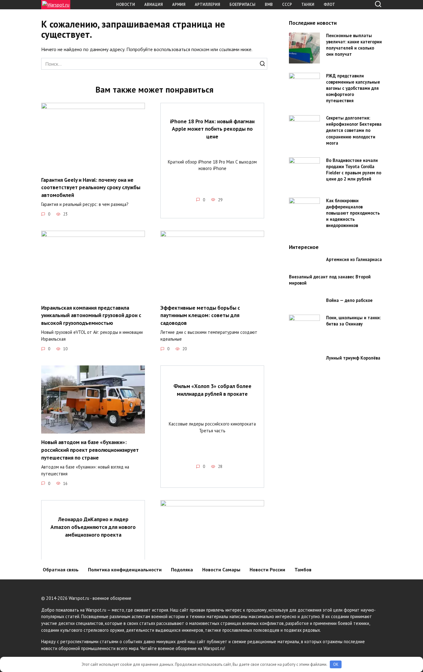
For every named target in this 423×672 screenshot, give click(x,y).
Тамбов (303, 569)
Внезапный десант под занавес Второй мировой (330, 280)
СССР (287, 4)
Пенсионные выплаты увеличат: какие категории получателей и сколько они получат (354, 45)
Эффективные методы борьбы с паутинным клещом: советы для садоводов (200, 315)
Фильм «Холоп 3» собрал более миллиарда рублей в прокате (212, 389)
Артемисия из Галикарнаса (354, 260)
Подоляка (182, 569)
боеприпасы (242, 4)
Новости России (267, 569)
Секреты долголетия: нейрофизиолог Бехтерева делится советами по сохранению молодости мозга (354, 130)
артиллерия (207, 4)
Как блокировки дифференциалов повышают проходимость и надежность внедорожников (353, 213)
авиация (153, 4)
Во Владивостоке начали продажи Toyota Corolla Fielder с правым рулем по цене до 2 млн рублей (353, 169)
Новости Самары (221, 569)
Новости (125, 4)
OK (335, 664)
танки (307, 4)
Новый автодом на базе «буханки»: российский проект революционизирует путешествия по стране (90, 450)
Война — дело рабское (349, 300)
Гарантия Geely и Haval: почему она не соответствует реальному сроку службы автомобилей (90, 187)
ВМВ (269, 4)
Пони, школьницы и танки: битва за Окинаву (353, 321)
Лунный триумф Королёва (353, 358)
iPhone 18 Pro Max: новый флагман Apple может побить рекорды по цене (212, 128)
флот (329, 4)
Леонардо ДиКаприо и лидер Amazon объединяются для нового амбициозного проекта (93, 527)
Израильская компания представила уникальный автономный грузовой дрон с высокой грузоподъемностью (91, 315)
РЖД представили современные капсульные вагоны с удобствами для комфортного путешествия (353, 88)
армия (178, 4)
